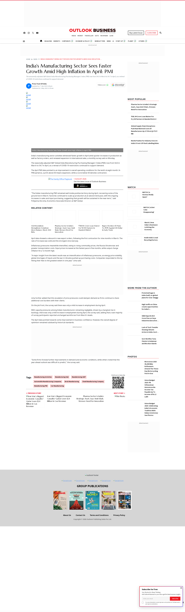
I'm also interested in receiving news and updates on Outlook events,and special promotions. (162, 603)
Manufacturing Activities (43, 377)
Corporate (66, 41)
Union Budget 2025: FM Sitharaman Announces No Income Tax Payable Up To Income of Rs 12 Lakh (150, 431)
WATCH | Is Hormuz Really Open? (152, 193)
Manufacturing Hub (62, 377)
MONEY (80, 36)
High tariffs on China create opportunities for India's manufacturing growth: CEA (150, 314)
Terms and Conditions (99, 557)
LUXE (111, 36)
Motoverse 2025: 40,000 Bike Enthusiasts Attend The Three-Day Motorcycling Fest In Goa (152, 410)
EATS (97, 36)
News (109, 41)
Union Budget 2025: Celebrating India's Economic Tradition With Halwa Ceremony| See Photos (151, 452)
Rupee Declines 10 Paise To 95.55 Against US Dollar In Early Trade (112, 228)
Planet (131, 41)
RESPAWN (104, 36)
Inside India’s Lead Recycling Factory (151, 238)
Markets (57, 41)
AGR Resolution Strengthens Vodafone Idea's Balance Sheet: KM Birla (41, 229)
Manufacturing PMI (40, 386)
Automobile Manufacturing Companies (47, 381)
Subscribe (175, 599)
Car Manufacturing (57, 386)
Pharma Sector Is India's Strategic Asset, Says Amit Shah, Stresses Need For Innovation (65, 229)
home (28, 59)
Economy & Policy (83, 41)
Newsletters (100, 41)
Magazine (48, 41)
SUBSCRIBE (151, 33)
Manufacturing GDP (79, 377)
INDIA (74, 36)
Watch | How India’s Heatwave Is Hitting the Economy (151, 227)
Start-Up (119, 41)
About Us (67, 557)
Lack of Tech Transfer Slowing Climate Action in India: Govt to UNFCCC (150, 343)
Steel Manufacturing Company (93, 381)
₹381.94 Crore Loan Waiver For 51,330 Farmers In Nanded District (89, 228)
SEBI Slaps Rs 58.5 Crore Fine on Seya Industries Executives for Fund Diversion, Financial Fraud (150, 331)
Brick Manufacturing (72, 381)
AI (113, 41)
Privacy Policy (119, 557)
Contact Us (80, 557)
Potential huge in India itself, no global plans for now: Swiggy (150, 294)
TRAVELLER (89, 36)
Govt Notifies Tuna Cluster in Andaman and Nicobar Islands (149, 383)
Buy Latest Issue (135, 33)
